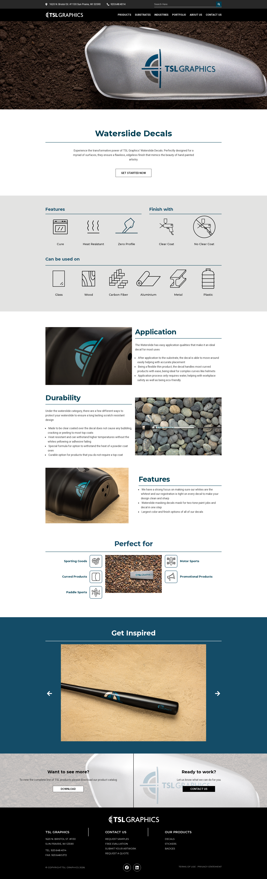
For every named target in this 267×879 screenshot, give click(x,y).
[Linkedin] (137, 867)
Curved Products (74, 576)
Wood (88, 294)
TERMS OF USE (187, 866)
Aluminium (148, 294)
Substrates (143, 14)
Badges (170, 848)
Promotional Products (196, 576)
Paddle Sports (76, 592)
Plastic (208, 294)
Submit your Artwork (120, 848)
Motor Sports (189, 561)
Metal (178, 294)
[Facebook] (127, 867)
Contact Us (214, 14)
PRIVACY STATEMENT (209, 866)
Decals (170, 839)
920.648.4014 (58, 850)
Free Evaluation (116, 843)
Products (124, 14)
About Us (196, 14)
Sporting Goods (75, 561)
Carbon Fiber (118, 294)
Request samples (117, 839)
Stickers (170, 843)
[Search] (219, 4)
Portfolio (179, 14)
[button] (49, 693)
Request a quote (117, 853)
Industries (161, 14)
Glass (59, 294)
